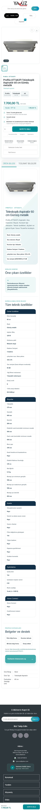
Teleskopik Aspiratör (8, 88)
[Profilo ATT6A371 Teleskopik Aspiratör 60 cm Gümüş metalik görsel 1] (4, 68)
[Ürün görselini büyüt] (37, 30)
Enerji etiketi (27, 643)
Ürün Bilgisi (9, 163)
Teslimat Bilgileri (27, 163)
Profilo (5, 76)
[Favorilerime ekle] (32, 30)
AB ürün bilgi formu (13, 643)
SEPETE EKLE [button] (25, 129)
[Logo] (20, 3)
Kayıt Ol (35, 719)
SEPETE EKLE (31, 807)
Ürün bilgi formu (12, 638)
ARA (35, 8)
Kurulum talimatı (26, 638)
